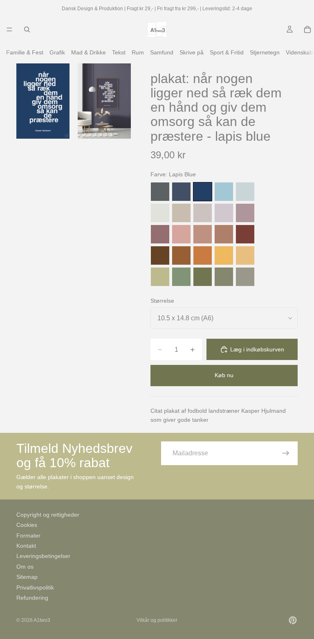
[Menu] (9, 29)
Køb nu (224, 375)
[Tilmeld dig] (285, 453)
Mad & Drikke (88, 52)
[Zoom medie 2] (104, 101)
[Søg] (27, 29)
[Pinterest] (293, 620)
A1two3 (42, 620)
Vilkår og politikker (157, 620)
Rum (138, 52)
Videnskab (299, 52)
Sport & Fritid (227, 52)
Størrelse (162, 300)
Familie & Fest (24, 52)
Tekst (119, 52)
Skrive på (191, 52)
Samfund (161, 52)
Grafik (57, 52)
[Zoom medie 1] (43, 101)
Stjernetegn (265, 52)
